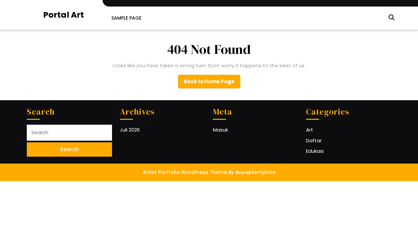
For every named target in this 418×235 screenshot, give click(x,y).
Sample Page (126, 18)
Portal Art (63, 15)
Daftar (314, 140)
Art (309, 129)
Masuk (220, 129)
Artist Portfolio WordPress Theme (185, 172)
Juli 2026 (130, 129)
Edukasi (315, 151)
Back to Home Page (212, 83)
